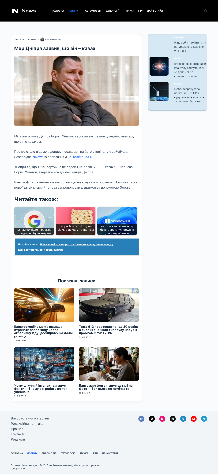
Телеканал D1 (83, 157)
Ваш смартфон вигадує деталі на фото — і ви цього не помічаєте (106, 387)
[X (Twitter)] (152, 419)
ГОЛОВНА (58, 10)
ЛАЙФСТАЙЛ (155, 10)
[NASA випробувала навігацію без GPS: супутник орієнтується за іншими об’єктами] (159, 91)
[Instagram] (162, 419)
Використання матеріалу (30, 418)
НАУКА (130, 10)
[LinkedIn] (183, 419)
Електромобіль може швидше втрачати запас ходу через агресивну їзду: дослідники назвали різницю (43, 331)
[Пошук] (205, 10)
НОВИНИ (73, 10)
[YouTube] (194, 419)
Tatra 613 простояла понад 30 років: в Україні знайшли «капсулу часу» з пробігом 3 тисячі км (108, 330)
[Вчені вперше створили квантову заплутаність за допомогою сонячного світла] (159, 66)
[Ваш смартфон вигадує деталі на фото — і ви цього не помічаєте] (109, 364)
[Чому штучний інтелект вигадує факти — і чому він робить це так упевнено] (44, 364)
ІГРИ (140, 10)
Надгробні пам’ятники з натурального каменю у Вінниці (190, 46)
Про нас (17, 429)
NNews (38, 157)
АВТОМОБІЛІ (93, 10)
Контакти (18, 434)
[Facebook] (141, 419)
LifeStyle (179, 37)
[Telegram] (204, 419)
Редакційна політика (27, 424)
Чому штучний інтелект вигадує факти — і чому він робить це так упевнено (41, 389)
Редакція (18, 439)
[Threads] (173, 419)
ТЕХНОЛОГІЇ (111, 10)
